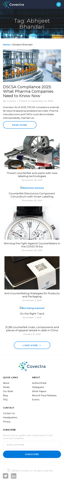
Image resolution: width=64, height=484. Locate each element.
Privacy (7, 421)
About (6, 383)
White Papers (39, 391)
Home (6, 44)
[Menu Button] (58, 4)
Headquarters (10, 417)
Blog (5, 395)
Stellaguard (38, 387)
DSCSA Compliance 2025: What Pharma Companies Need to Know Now (28, 91)
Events (35, 399)
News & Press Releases (44, 395)
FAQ (5, 399)
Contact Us (9, 413)
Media (6, 387)
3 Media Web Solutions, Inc (8, 470)
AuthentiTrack (39, 383)
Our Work (8, 391)
